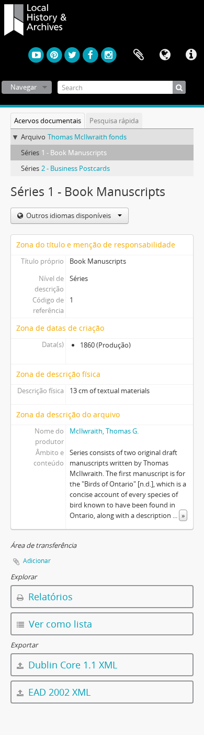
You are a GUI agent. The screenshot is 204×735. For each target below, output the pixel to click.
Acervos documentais (47, 120)
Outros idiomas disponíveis (68, 215)
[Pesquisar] (179, 87)
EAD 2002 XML (58, 692)
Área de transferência (139, 55)
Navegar (23, 87)
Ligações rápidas (191, 55)
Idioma (165, 55)
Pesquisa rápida (114, 120)
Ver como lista (59, 624)
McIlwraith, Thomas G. (104, 431)
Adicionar (37, 560)
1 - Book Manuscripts (74, 152)
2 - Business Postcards (75, 168)
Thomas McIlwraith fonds (87, 137)
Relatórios (49, 596)
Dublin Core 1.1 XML (71, 664)
